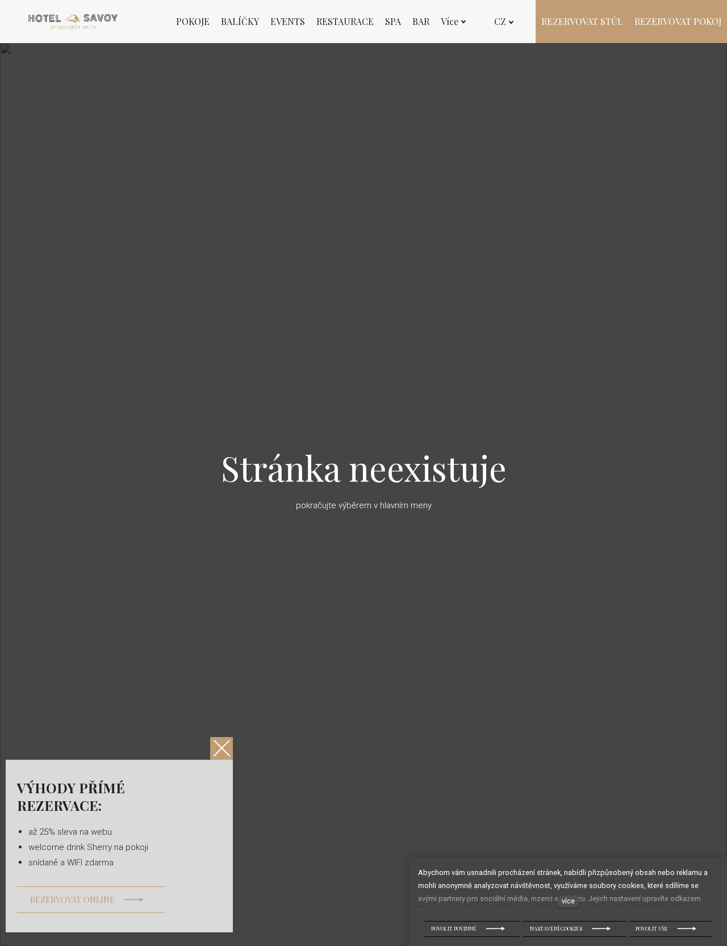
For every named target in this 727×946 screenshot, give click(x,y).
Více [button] (449, 21)
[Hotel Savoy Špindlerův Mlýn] (73, 21)
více (568, 901)
